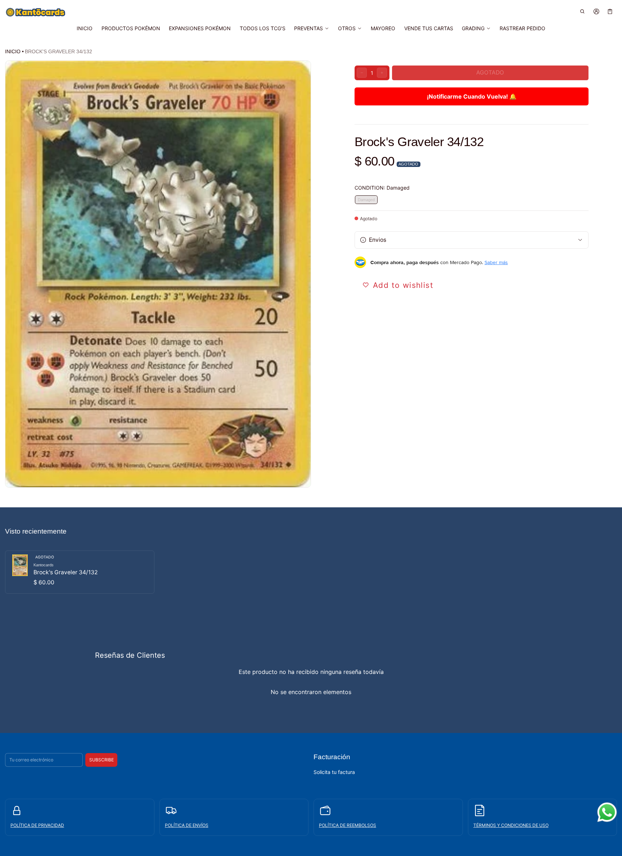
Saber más (496, 262)
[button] (583, 11)
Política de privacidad (37, 825)
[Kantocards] (35, 12)
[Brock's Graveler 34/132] (79, 572)
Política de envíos (186, 825)
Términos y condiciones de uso (511, 825)
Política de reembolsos (347, 825)
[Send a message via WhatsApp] (607, 812)
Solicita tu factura (334, 772)
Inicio (13, 51)
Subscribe (101, 759)
